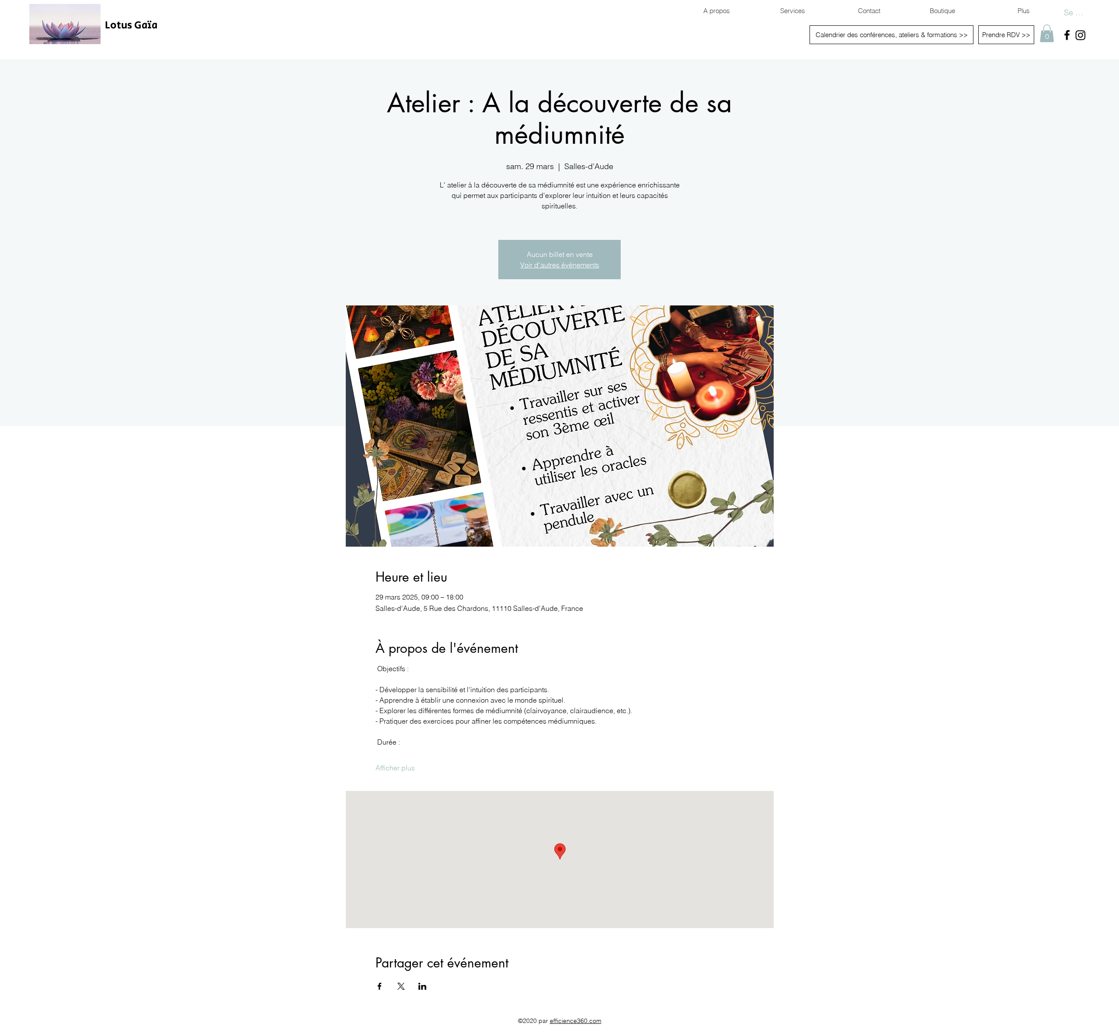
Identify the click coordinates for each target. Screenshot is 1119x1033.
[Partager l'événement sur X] (401, 986)
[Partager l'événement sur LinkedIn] (422, 986)
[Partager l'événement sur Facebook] (379, 986)
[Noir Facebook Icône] (1067, 35)
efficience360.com (575, 1021)
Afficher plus (395, 767)
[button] (1046, 33)
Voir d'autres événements (559, 264)
